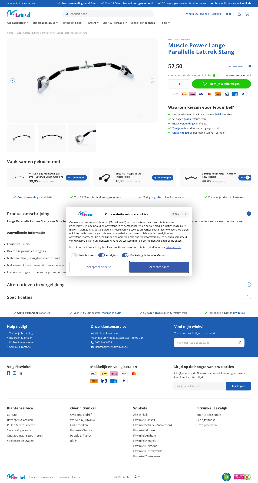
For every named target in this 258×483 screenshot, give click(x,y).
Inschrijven (238, 386)
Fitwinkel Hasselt (144, 420)
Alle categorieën (16, 22)
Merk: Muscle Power (179, 39)
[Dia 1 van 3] (21, 138)
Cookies (76, 476)
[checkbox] (81, 255)
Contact (12, 415)
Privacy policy (62, 476)
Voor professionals (208, 415)
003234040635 (103, 342)
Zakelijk (216, 13)
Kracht (92, 22)
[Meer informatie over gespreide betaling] (250, 66)
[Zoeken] (240, 342)
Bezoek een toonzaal (143, 22)
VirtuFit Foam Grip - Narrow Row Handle (219, 175)
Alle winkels (140, 415)
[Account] (239, 14)
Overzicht (180, 214)
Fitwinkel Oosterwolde (147, 451)
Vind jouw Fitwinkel (198, 13)
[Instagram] (14, 373)
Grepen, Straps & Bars (27, 32)
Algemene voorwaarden (41, 476)
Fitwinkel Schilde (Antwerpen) (152, 425)
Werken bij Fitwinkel (83, 420)
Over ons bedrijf (80, 415)
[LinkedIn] (20, 373)
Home (10, 32)
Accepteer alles (159, 267)
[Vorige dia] (13, 80)
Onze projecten (206, 425)
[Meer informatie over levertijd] (214, 75)
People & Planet (80, 436)
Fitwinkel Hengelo (144, 441)
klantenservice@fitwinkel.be (111, 347)
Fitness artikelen (72, 22)
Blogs (73, 441)
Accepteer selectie (99, 267)
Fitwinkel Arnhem (144, 436)
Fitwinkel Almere (144, 430)
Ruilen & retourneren (21, 342)
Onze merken (79, 425)
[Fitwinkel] (16, 477)
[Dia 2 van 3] (52, 138)
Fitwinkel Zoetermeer (147, 456)
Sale (164, 22)
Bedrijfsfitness (205, 420)
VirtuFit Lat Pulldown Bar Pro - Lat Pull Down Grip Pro (46, 175)
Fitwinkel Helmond (145, 446)
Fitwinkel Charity (81, 430)
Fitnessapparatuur (44, 22)
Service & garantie (20, 347)
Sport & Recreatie (113, 22)
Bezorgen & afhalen (20, 337)
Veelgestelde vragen (20, 441)
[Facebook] (8, 373)
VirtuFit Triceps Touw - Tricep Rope (129, 175)
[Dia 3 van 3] (82, 138)
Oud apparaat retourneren (25, 436)
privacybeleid (173, 247)
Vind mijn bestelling (21, 333)
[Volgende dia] (152, 80)
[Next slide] (248, 178)
